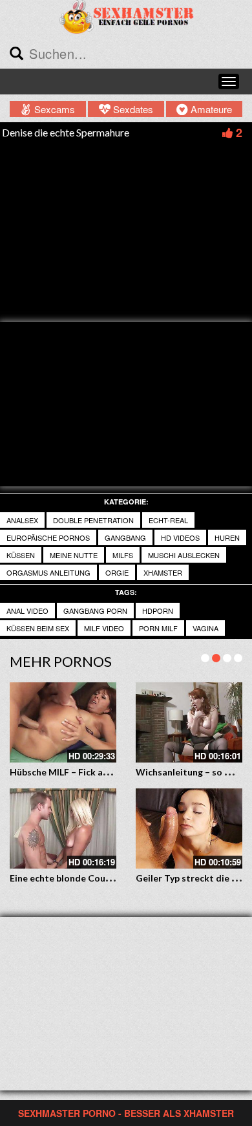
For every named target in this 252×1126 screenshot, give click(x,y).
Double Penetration (93, 520)
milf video (104, 628)
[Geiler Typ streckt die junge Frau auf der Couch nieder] (189, 828)
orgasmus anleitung (48, 572)
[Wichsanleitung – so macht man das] (189, 722)
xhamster (162, 572)
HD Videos (180, 537)
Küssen (20, 555)
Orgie (117, 572)
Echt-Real (168, 520)
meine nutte (74, 555)
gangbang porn (95, 610)
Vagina (205, 628)
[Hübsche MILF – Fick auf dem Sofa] (63, 722)
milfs (122, 555)
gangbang (125, 537)
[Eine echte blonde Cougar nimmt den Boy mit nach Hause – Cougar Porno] (63, 828)
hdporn (157, 610)
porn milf (158, 628)
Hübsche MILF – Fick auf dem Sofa (81, 771)
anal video (27, 610)
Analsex (22, 520)
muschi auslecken (184, 555)
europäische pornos (48, 537)
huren (227, 537)
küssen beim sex (37, 628)
